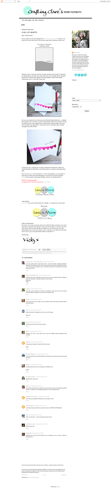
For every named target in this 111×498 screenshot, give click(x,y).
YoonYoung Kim (30, 405)
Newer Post (25, 475)
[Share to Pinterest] (49, 249)
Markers (52, 251)
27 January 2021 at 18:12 (36, 386)
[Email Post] (39, 249)
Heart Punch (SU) (46, 251)
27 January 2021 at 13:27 (36, 364)
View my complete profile (78, 70)
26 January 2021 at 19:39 (35, 310)
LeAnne (28, 288)
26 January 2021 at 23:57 (42, 354)
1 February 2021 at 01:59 (41, 424)
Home (44, 475)
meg (27, 322)
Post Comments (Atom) (33, 477)
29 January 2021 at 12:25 (35, 415)
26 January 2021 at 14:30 (44, 275)
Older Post (63, 475)
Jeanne (27, 386)
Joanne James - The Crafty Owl (33, 261)
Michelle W (28, 433)
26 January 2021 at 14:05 (48, 261)
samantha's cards (30, 424)
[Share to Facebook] (48, 249)
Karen (27, 415)
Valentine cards (48, 253)
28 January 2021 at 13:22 (40, 405)
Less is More (46, 182)
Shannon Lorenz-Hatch (31, 396)
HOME (23, 25)
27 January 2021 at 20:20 (44, 396)
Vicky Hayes (77, 52)
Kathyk (27, 364)
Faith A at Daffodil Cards (32, 275)
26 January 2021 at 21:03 (35, 322)
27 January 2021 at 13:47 (41, 376)
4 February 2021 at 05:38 (38, 433)
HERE (23, 177)
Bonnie (27, 299)
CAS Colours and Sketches (50, 38)
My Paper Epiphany (30, 354)
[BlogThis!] (45, 249)
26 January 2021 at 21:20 (35, 331)
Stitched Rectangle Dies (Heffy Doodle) (36, 253)
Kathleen (28, 342)
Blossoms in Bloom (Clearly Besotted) (34, 251)
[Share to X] (46, 249)
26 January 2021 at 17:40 (36, 299)
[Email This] (43, 249)
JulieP (27, 331)
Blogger (58, 486)
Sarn (27, 310)
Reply (27, 270)
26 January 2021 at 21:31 (37, 342)
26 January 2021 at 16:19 (36, 288)
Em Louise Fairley (30, 376)
